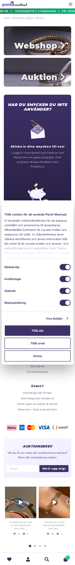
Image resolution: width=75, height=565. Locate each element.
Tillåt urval (38, 343)
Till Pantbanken (37, 371)
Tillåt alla (37, 330)
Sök (47, 559)
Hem (6, 18)
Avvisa (37, 355)
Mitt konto (28, 559)
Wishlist (9, 559)
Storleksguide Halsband (37, 398)
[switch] (65, 279)
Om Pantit (37, 366)
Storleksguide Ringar (37, 392)
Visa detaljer (54, 318)
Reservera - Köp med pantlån (38, 409)
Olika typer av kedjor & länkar (37, 403)
